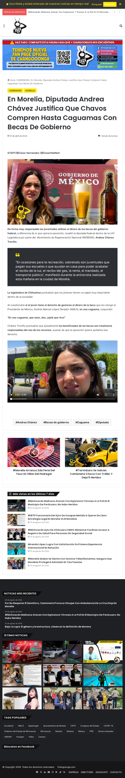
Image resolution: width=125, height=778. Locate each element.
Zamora (41, 737)
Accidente (9, 726)
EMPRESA (74, 772)
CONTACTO (116, 772)
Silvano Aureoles (105, 731)
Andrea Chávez (27, 422)
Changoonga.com (66, 767)
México (81, 731)
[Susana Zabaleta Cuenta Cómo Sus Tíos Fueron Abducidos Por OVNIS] (22, 698)
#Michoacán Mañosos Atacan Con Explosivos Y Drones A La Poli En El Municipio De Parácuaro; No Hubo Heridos (69, 502)
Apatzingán (33, 726)
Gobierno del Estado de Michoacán (20, 731)
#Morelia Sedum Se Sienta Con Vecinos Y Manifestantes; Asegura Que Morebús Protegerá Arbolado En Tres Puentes (70, 560)
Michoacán (46, 731)
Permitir (110, 4)
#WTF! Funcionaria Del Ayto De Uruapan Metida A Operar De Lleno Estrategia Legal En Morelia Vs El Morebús (67, 517)
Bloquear (97, 4)
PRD (92, 731)
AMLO (21, 726)
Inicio (12, 80)
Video (31, 737)
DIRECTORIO (87, 772)
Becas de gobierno (57, 422)
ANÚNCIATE (102, 772)
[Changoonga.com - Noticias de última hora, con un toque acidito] (19, 26)
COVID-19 (108, 726)
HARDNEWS (23, 80)
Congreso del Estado (89, 726)
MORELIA (30, 90)
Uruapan (20, 737)
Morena (70, 731)
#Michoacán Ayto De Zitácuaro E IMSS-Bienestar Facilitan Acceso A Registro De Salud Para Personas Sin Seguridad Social (68, 531)
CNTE (73, 726)
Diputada (103, 422)
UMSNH (8, 737)
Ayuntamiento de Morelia (54, 726)
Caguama (83, 422)
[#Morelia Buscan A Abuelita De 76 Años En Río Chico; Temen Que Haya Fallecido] (103, 698)
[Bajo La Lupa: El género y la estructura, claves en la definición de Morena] (103, 652)
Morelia (58, 731)
